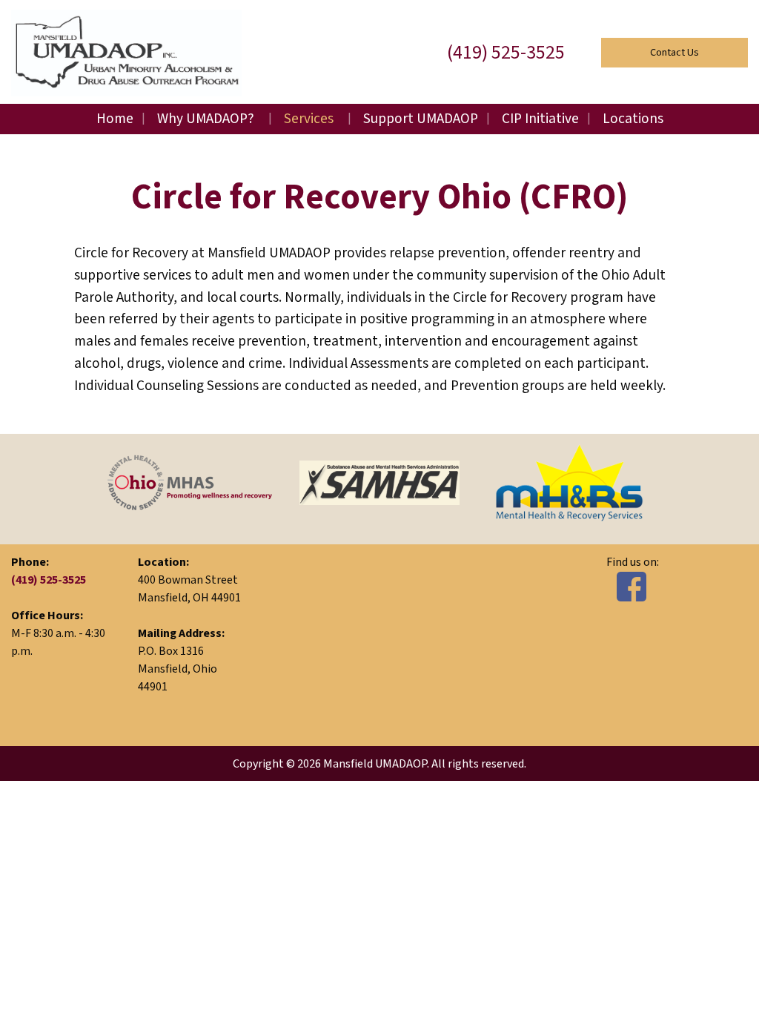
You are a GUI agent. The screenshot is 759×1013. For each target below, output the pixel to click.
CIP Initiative (540, 119)
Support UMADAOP (420, 119)
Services (309, 119)
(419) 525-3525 (506, 52)
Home (114, 119)
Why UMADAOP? (205, 119)
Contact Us (674, 52)
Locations (633, 119)
